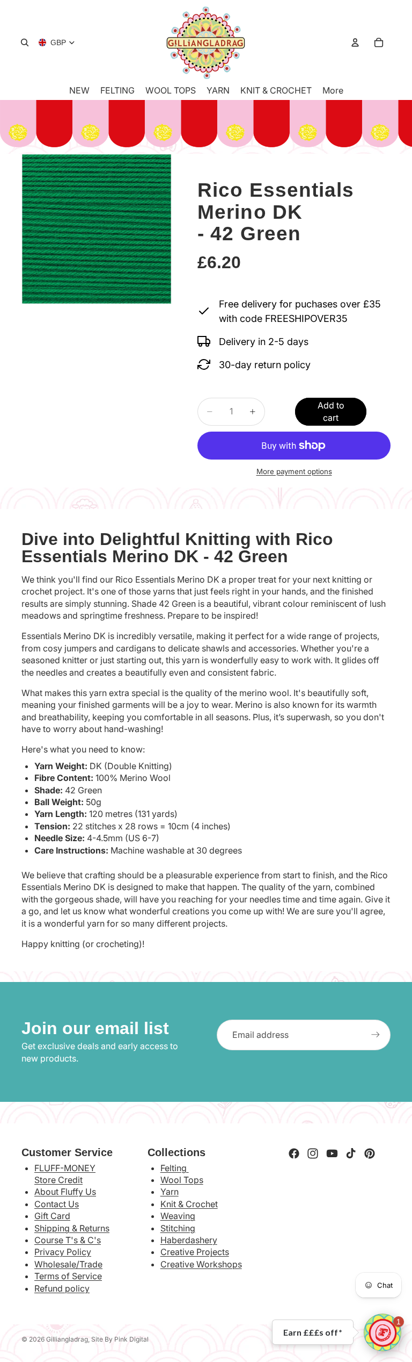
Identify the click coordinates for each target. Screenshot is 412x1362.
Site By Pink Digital (120, 1339)
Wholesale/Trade (68, 1264)
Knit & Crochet (189, 1204)
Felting (174, 1168)
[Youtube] (332, 1153)
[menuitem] (333, 90)
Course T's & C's (67, 1240)
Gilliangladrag (67, 1339)
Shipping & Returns (71, 1228)
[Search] (24, 42)
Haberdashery (188, 1240)
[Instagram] (312, 1153)
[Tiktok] (350, 1153)
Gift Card (52, 1215)
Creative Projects (194, 1251)
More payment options (294, 471)
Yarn (169, 1191)
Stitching (177, 1228)
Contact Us (56, 1204)
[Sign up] (375, 1034)
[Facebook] (294, 1153)
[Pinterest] (369, 1153)
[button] (382, 1332)
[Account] (355, 42)
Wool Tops (181, 1179)
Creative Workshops (201, 1264)
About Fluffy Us (65, 1191)
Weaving (177, 1215)
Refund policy (62, 1288)
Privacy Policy (62, 1251)
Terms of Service (68, 1276)
